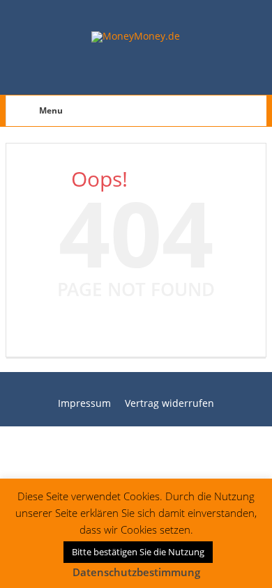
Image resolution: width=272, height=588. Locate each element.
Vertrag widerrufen (169, 403)
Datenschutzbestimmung (136, 572)
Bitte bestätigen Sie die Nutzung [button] (138, 552)
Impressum (84, 403)
